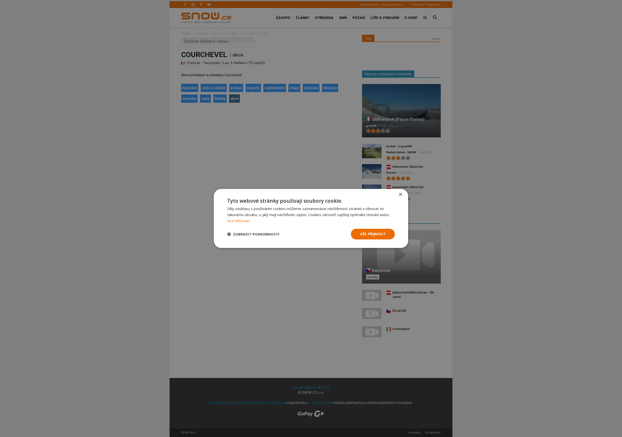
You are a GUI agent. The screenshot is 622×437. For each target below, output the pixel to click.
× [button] (400, 194)
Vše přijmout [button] (373, 234)
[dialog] (311, 218)
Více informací (238, 220)
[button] (253, 234)
